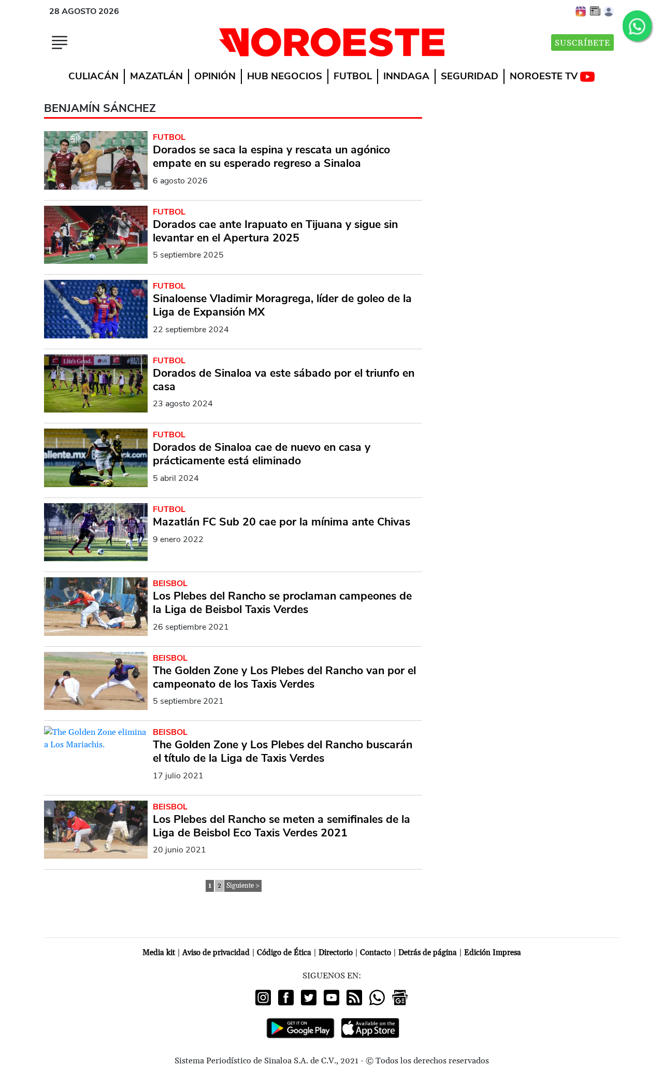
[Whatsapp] (377, 997)
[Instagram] (263, 997)
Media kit (158, 953)
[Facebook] (286, 997)
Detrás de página (427, 953)
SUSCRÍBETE (582, 43)
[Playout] (581, 11)
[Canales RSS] (354, 997)
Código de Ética (284, 953)
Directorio (336, 953)
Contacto (375, 953)
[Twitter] (308, 997)
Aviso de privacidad (216, 953)
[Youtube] (331, 997)
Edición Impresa (492, 953)
